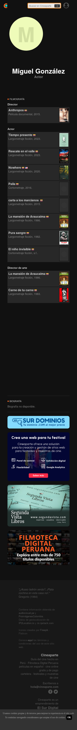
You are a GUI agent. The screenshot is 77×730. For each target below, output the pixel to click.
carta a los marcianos (23, 200)
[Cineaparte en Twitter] (55, 691)
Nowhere (14, 167)
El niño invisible (19, 249)
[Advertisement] (38, 349)
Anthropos (16, 110)
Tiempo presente (20, 135)
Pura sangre (17, 233)
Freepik (44, 630)
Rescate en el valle (21, 151)
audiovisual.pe (26, 613)
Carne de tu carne (21, 290)
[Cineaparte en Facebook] (50, 691)
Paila (11, 184)
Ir (57, 6)
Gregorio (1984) (28, 596)
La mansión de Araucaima (26, 216)
